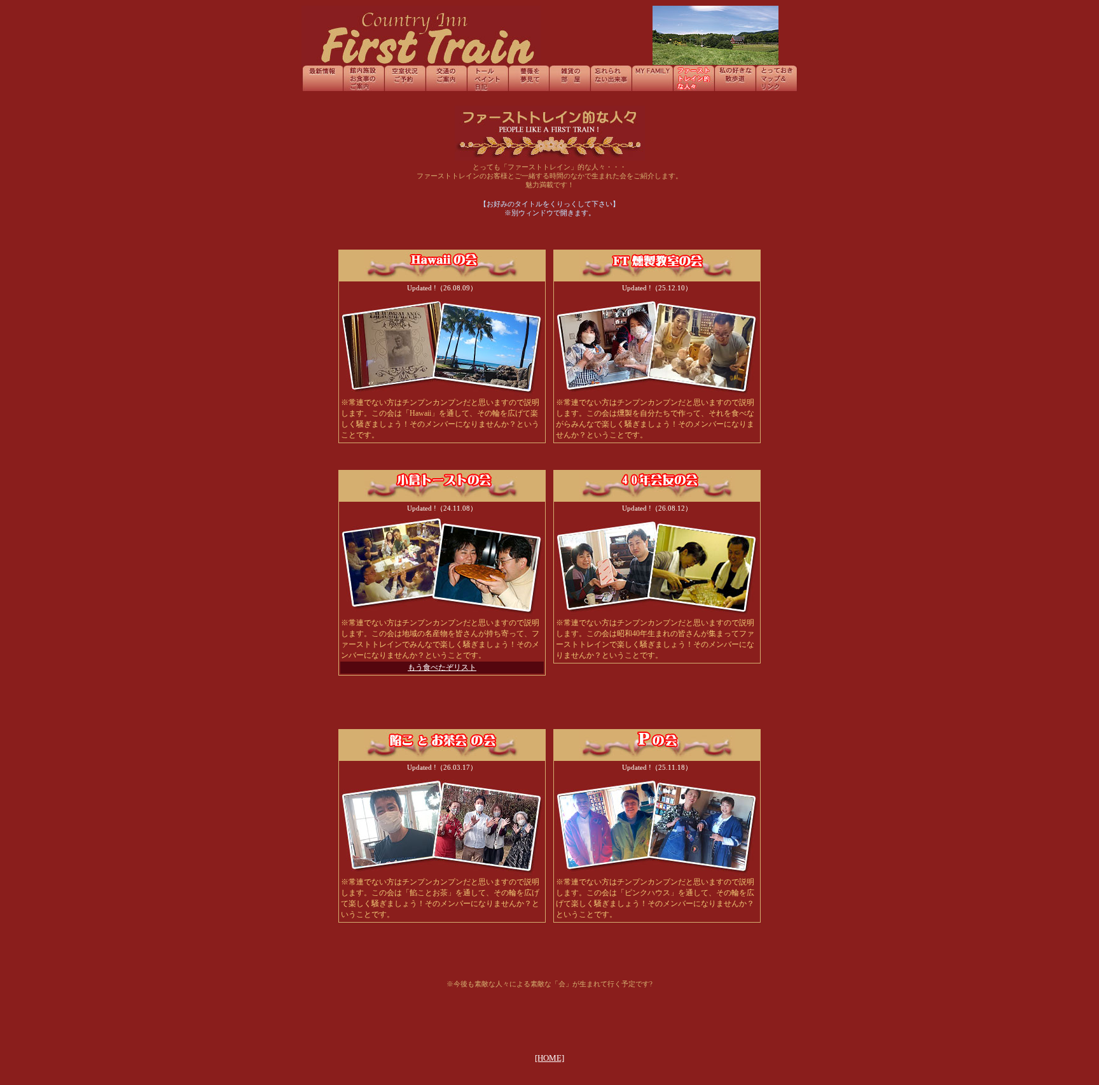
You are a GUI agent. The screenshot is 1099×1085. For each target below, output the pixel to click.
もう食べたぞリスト (442, 667)
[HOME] (549, 1058)
